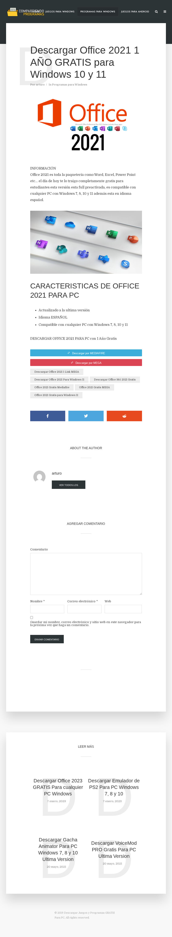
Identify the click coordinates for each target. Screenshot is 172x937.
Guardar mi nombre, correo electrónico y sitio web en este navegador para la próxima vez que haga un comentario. (85, 623)
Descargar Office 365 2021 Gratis (115, 379)
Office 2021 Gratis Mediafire (51, 387)
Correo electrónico (82, 601)
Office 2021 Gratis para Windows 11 (56, 395)
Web (108, 601)
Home (35, 12)
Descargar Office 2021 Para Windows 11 (59, 379)
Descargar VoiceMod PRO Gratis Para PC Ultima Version (114, 849)
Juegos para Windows (59, 12)
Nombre (37, 601)
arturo (40, 84)
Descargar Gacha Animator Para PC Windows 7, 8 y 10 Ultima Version (58, 849)
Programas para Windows (97, 12)
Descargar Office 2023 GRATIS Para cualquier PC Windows (58, 787)
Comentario (39, 549)
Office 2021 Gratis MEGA (94, 387)
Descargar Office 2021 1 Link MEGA (56, 371)
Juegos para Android (135, 12)
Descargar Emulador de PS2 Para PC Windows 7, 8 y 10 (114, 787)
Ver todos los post (68, 486)
